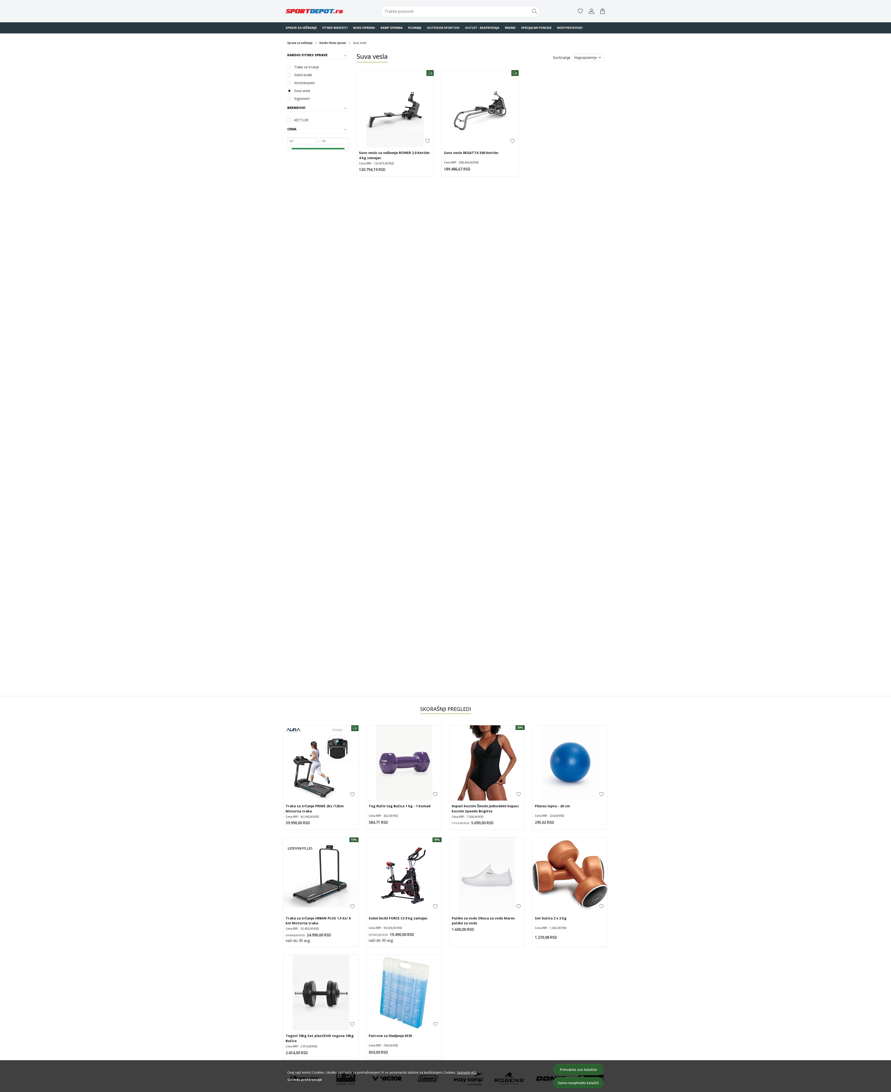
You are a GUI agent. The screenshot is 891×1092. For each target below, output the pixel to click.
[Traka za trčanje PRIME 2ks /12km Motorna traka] (320, 763)
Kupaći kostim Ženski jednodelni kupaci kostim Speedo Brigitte (485, 808)
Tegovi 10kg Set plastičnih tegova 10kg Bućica (320, 1038)
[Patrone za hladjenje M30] (404, 992)
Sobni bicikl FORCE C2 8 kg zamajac (398, 918)
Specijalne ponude (536, 28)
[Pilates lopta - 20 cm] (570, 763)
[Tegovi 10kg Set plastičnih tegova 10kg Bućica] (320, 992)
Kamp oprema (392, 28)
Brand (510, 28)
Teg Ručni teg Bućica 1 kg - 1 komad (399, 806)
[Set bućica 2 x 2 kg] (570, 875)
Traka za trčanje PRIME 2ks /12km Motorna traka (315, 808)
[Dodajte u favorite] (427, 141)
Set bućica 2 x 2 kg (550, 918)
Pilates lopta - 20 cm (552, 806)
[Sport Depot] (314, 11)
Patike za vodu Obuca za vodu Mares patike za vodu (483, 920)
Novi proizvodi (569, 28)
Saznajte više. (467, 1072)
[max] (334, 140)
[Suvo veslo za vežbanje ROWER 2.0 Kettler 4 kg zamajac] (395, 108)
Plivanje (414, 28)
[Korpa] (602, 11)
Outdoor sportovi (443, 28)
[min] (301, 140)
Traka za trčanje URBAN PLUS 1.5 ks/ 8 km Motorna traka (318, 920)
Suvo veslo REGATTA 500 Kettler (471, 152)
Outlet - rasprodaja (482, 28)
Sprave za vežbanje (301, 28)
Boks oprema (364, 28)
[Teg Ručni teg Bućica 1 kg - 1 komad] (404, 763)
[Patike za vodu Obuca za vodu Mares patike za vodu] (487, 875)
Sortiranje (561, 57)
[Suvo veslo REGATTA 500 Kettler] (480, 108)
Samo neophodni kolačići (578, 1082)
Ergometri (302, 98)
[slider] (289, 148)
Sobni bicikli (303, 75)
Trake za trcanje (306, 67)
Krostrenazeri (304, 83)
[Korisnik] (591, 11)
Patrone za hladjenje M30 (390, 1035)
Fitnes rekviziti (335, 28)
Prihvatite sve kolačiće (578, 1069)
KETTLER (301, 120)
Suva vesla (302, 90)
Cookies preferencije (304, 1079)
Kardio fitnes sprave (333, 43)
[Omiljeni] (580, 11)
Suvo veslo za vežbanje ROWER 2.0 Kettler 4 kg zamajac (394, 155)
